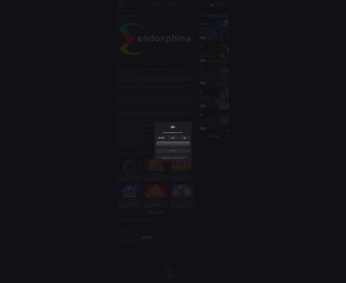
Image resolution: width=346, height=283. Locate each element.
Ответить (173, 150)
